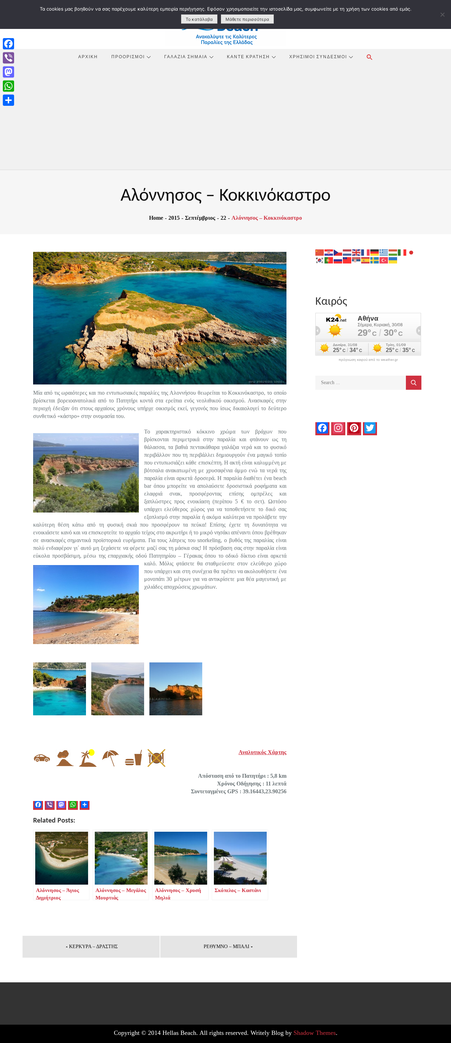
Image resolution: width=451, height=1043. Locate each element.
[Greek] (384, 252)
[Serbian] (356, 260)
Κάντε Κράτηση (248, 56)
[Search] (413, 383)
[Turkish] (384, 260)
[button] (369, 57)
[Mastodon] (8, 72)
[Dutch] (347, 252)
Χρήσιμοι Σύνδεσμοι (318, 56)
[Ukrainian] (393, 260)
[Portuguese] (329, 260)
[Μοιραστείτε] (8, 100)
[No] (442, 14)
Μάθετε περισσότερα (247, 19)
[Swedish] (374, 260)
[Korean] (320, 260)
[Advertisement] (225, 116)
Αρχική (88, 56)
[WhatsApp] (8, 86)
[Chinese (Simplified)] (320, 252)
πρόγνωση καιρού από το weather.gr (368, 360)
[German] (374, 252)
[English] (356, 252)
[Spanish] (365, 260)
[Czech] (338, 252)
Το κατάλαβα (199, 19)
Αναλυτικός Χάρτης (262, 752)
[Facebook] (8, 44)
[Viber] (8, 58)
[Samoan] (347, 260)
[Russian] (338, 260)
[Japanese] (411, 252)
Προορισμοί (128, 56)
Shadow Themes (315, 1032)
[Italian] (402, 252)
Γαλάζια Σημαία (186, 56)
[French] (365, 252)
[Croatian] (329, 252)
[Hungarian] (393, 252)
